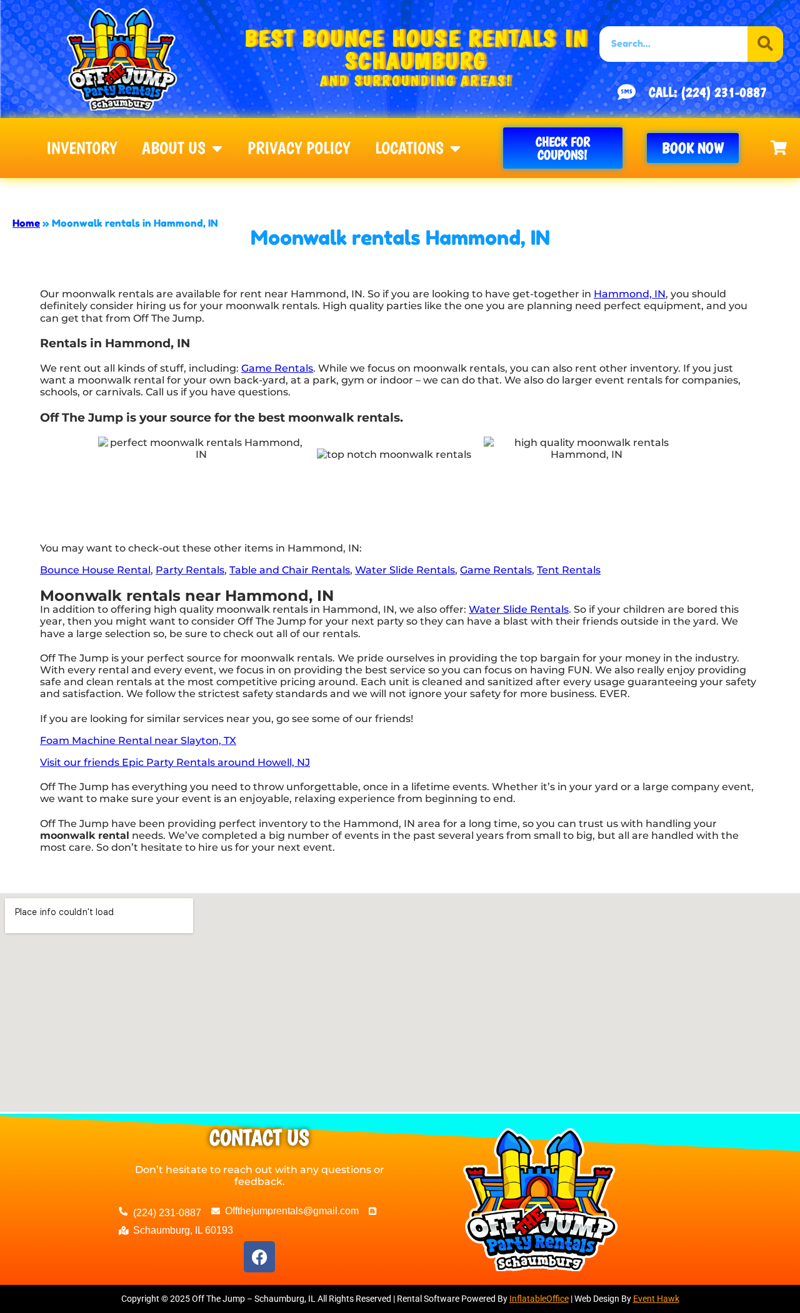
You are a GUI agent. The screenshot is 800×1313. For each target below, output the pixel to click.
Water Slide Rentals (405, 570)
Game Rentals (277, 368)
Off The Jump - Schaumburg (151, 191)
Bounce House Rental (95, 570)
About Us (174, 148)
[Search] (765, 44)
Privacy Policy (299, 148)
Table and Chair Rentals (289, 570)
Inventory (81, 148)
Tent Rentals (569, 570)
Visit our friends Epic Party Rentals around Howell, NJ (175, 762)
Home (26, 223)
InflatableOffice (539, 1299)
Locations (409, 148)
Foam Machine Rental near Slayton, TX (138, 740)
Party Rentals (190, 570)
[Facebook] (259, 1256)
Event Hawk (656, 1299)
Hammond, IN (630, 294)
